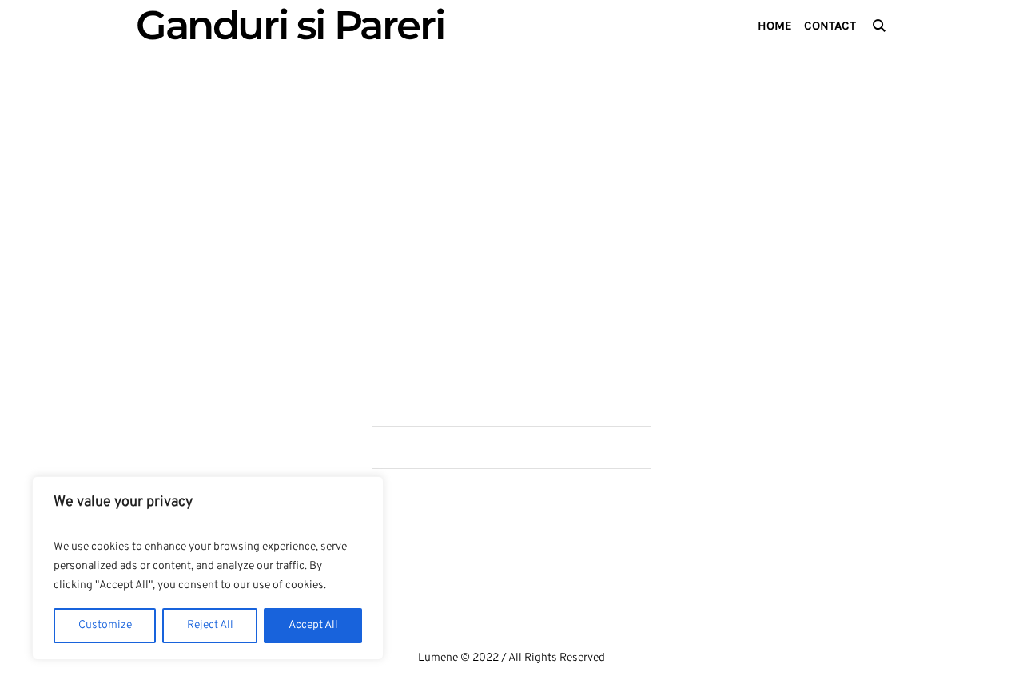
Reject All (210, 625)
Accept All (313, 625)
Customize (105, 625)
